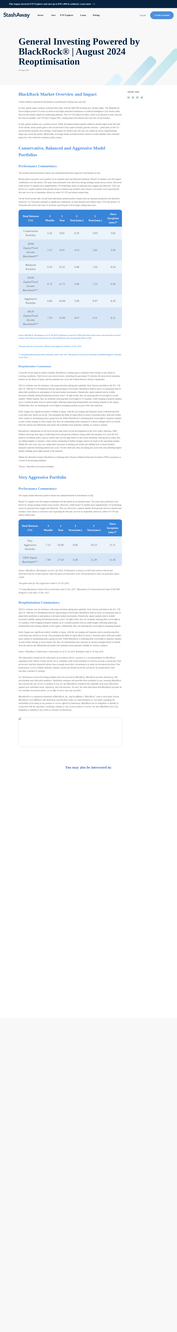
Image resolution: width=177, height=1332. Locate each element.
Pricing (96, 15)
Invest (40, 15)
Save (53, 15)
